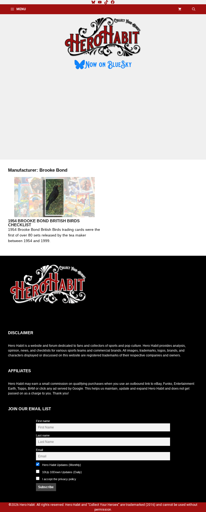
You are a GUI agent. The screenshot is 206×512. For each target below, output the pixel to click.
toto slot (13, 317)
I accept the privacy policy (59, 479)
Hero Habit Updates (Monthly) (61, 464)
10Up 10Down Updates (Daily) (61, 472)
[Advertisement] (103, 115)
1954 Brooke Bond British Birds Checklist (44, 223)
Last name (43, 435)
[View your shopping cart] (180, 9)
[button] (194, 9)
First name (43, 421)
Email (39, 449)
